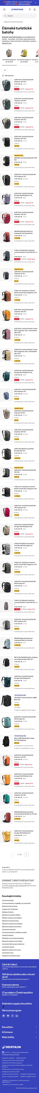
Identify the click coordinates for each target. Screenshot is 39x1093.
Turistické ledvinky (9, 929)
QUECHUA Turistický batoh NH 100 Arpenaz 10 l (25, 175)
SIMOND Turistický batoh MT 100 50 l (25, 159)
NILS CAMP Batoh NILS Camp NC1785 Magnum (24, 739)
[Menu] (4, 9)
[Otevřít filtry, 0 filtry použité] (5, 70)
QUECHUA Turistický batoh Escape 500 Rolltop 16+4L (24, 194)
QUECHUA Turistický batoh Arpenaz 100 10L (24, 794)
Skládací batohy (8, 912)
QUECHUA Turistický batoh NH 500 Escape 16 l (25, 582)
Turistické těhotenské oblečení (13, 944)
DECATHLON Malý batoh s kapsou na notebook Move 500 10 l (26, 658)
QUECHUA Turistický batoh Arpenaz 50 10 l (24, 272)
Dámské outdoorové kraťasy (12, 941)
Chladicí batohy (7, 935)
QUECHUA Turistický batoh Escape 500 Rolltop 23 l (24, 677)
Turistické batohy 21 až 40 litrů (24, 61)
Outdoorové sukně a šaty (11, 956)
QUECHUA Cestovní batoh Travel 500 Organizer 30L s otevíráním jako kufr (26, 330)
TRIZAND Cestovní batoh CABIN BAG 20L (25, 698)
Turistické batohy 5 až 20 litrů (9, 61)
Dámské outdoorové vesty (11, 950)
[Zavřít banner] (35, 3)
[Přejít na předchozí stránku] (12, 854)
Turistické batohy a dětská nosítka (14, 932)
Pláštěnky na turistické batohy (13, 938)
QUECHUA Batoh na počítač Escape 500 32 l (24, 450)
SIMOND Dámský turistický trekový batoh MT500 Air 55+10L (25, 813)
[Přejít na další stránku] (26, 854)
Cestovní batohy (8, 900)
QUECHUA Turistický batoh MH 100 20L (25, 471)
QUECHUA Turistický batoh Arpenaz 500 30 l (24, 137)
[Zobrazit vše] (3, 22)
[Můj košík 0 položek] (34, 9)
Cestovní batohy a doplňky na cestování (16, 903)
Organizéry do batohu (10, 909)
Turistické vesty (7, 953)
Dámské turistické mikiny (11, 915)
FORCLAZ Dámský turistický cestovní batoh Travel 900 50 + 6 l (26, 252)
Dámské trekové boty (9, 906)
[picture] (6, 85)
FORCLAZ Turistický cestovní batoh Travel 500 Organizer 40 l (25, 291)
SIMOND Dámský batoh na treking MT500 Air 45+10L (23, 639)
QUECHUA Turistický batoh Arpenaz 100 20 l (24, 80)
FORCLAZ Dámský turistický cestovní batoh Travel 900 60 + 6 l (26, 602)
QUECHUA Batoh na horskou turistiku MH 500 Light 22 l (24, 544)
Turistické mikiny (8, 947)
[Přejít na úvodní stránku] (17, 9)
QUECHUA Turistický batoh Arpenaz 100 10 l (24, 431)
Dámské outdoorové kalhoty (12, 924)
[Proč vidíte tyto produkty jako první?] (3, 76)
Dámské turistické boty (10, 921)
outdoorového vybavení (16, 885)
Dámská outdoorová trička (11, 926)
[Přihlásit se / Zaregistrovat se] (29, 9)
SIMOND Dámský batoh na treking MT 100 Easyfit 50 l (23, 232)
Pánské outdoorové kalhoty (12, 918)
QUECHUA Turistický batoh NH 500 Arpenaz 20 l (25, 620)
